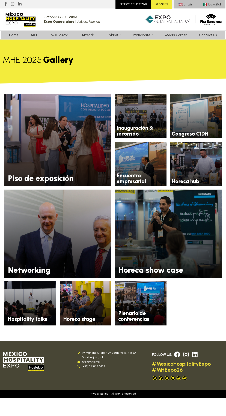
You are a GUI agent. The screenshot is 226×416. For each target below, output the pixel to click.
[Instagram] (186, 354)
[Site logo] (20, 19)
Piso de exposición (41, 178)
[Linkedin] (195, 354)
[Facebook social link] (6, 4)
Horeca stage (79, 319)
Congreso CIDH (190, 133)
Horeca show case (150, 270)
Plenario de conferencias (133, 316)
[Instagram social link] (12, 4)
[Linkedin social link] (19, 4)
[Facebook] (177, 354)
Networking (29, 270)
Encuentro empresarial (131, 178)
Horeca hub (185, 181)
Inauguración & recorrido (135, 131)
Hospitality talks (27, 319)
